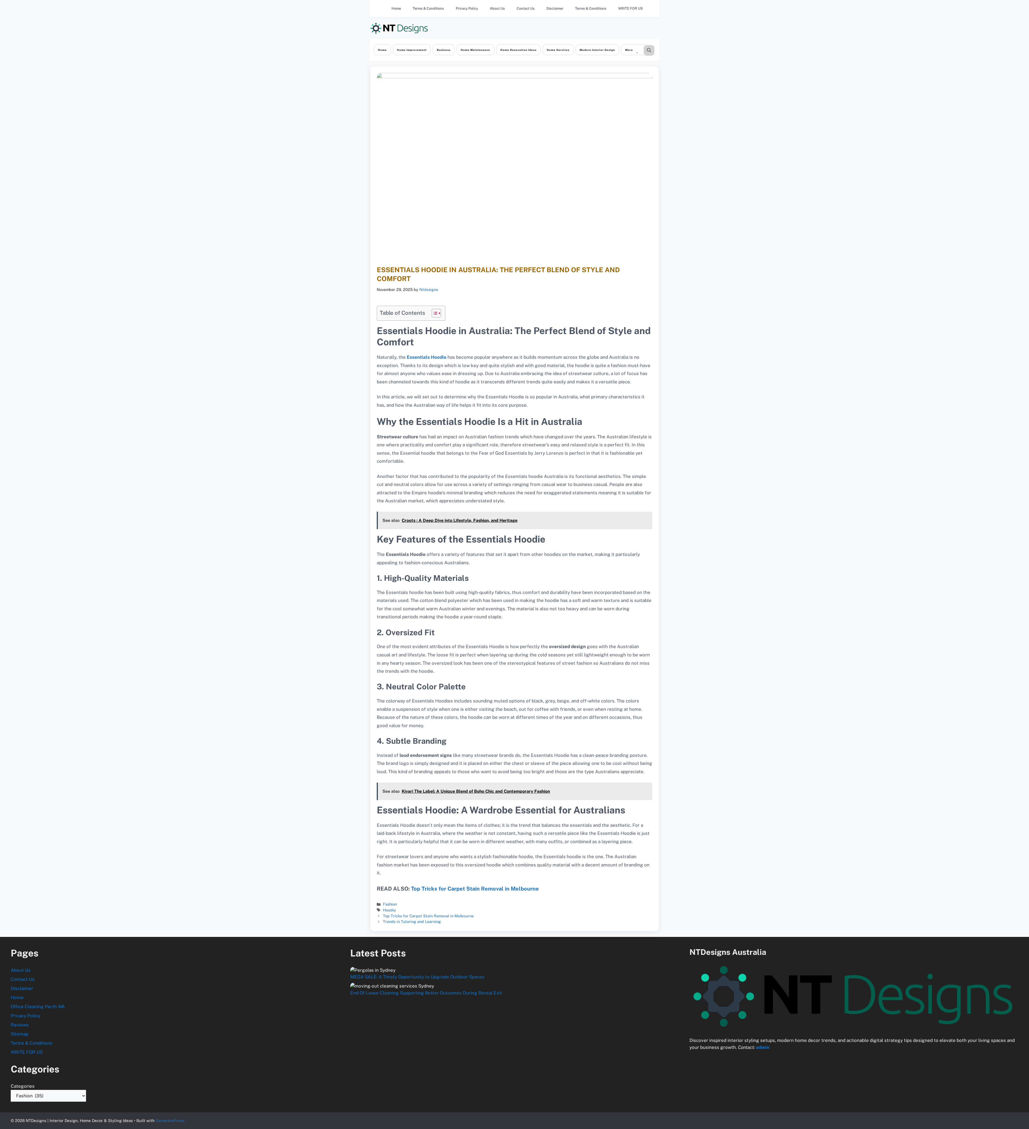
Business (443, 49)
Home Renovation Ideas (518, 49)
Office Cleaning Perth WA (38, 1006)
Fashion (390, 904)
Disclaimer (554, 8)
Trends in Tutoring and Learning (412, 921)
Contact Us (526, 8)
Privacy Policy (467, 8)
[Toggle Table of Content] (434, 313)
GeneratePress (170, 1120)
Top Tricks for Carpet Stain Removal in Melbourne (475, 888)
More (629, 49)
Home (396, 8)
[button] (649, 50)
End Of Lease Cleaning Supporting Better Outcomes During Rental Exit (426, 993)
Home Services (558, 49)
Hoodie (389, 910)
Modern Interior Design (597, 49)
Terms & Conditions (428, 8)
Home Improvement (412, 49)
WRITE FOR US (630, 8)
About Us (497, 8)
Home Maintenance (475, 49)
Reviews (20, 1024)
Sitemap (19, 1034)
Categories (23, 1086)
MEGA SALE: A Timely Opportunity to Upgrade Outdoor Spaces (417, 977)
